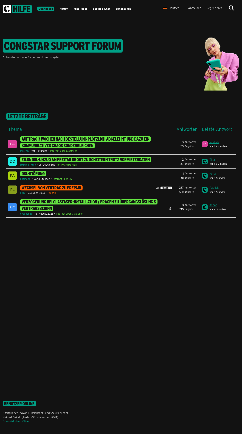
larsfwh (24, 150)
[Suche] (231, 8)
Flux (22, 193)
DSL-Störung (33, 173)
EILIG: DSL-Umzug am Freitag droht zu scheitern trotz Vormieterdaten (86, 159)
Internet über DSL (67, 164)
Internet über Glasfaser (63, 150)
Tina (212, 159)
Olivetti (27, 421)
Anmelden (194, 8)
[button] (173, 8)
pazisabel (25, 179)
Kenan (213, 173)
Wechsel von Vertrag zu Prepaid (51, 187)
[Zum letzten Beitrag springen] (205, 144)
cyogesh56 (26, 213)
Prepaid (52, 193)
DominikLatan (28, 164)
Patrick (214, 187)
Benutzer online (19, 403)
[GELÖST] (166, 188)
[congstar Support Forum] (17, 8)
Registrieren (215, 8)
